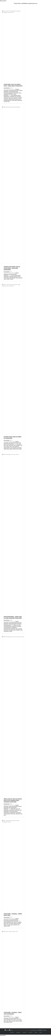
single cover (6, 629)
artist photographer (16, 275)
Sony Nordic (19, 447)
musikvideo (6, 97)
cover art (15, 922)
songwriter (20, 97)
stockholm (20, 277)
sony (11, 447)
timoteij (8, 925)
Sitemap (44, 1030)
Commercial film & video (13, 91)
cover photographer (7, 627)
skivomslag (11, 629)
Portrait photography (13, 274)
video (8, 101)
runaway (8, 924)
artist (12, 95)
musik (7, 277)
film (15, 96)
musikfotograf (14, 627)
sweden (8, 279)
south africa (6, 99)
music (5, 277)
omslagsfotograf (7, 628)
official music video (17, 923)
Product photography (13, 623)
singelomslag (12, 628)
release (7, 446)
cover (12, 922)
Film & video (16, 92)
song (18, 924)
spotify (5, 448)
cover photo (19, 922)
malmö (19, 276)
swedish (11, 279)
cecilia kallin (12, 96)
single (17, 277)
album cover (16, 625)
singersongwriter (7, 447)
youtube (20, 448)
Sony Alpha (15, 447)
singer (9, 97)
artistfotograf (6, 276)
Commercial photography (8, 92)
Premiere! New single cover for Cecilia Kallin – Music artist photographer (12, 268)
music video (19, 96)
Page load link (2, 1035)
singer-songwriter (14, 97)
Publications (11, 94)
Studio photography (7, 625)
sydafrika (10, 99)
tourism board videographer (17, 100)
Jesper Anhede (6, 87)
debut (5, 923)
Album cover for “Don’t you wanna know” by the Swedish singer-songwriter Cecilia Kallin (13, 800)
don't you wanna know (13, 811)
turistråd (5, 101)
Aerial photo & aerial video (14, 90)
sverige (5, 279)
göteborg (15, 276)
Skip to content (3, 0)
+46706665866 (39, 1030)
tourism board (15, 99)
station (8, 448)
